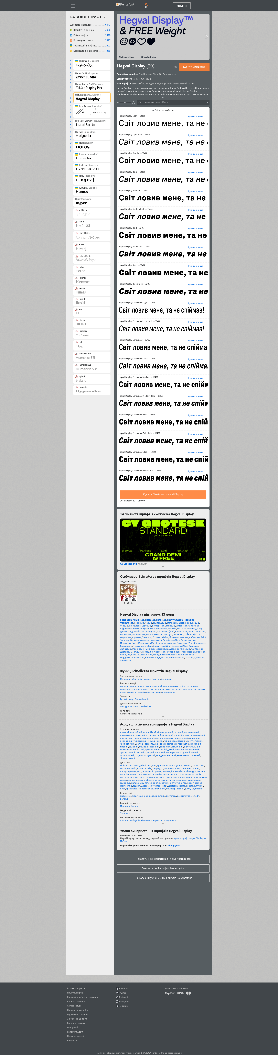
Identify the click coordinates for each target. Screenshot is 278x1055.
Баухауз (124, 798)
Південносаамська (178, 637)
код (188, 686)
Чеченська (125, 660)
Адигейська (197, 648)
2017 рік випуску (167, 74)
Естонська (170, 625)
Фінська (124, 625)
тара (181, 774)
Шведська (184, 622)
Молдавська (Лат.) (147, 643)
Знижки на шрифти (77, 1018)
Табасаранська (176, 657)
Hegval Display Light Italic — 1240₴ (134, 134)
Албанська (193, 625)
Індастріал (137, 795)
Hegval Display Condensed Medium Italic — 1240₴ (141, 396)
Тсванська (178, 634)
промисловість (146, 774)
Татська (189, 657)
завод (169, 777)
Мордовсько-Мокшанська (180, 654)
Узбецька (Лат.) (192, 634)
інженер (187, 765)
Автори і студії (74, 1005)
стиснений (195, 755)
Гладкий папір (142, 699)
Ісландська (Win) (165, 631)
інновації (167, 771)
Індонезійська (137, 631)
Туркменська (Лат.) (142, 645)
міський (152, 740)
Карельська (156, 640)
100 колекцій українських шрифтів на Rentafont (163, 878)
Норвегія (157, 820)
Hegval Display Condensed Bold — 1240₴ (137, 414)
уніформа (149, 779)
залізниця (125, 782)
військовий (126, 749)
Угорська (124, 640)
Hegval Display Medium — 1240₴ (133, 190)
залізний (133, 746)
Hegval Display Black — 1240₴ (132, 265)
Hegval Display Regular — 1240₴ (133, 153)
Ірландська (150, 631)
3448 (107, 35)
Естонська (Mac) (180, 645)
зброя (142, 777)
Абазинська (162, 648)
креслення (162, 765)
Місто (123, 768)
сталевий (144, 746)
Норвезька (125, 634)
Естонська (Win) (160, 637)
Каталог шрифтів (76, 1001)
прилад (157, 771)
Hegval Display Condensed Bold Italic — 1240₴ (139, 433)
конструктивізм (185, 795)
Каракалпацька (183, 631)
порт (122, 788)
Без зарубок (138, 83)
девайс (144, 785)
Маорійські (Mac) (128, 643)
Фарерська (125, 637)
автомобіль (179, 777)
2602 (107, 45)
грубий (149, 749)
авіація (165, 779)
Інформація (73, 1027)
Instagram (124, 1001)
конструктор (175, 765)
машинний (177, 746)
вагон (157, 779)
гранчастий (183, 743)
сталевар (170, 788)
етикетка (169, 689)
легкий (139, 743)
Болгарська (158, 625)
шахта (123, 779)
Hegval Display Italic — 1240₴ (132, 172)
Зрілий (134, 805)
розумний (172, 743)
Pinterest (123, 997)
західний (178, 732)
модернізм (125, 795)
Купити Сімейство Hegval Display (163, 494)
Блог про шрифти (76, 1023)
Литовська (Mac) (189, 640)
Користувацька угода (130, 1053)
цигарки (197, 788)
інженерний (126, 740)
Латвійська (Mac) (171, 640)
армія (135, 777)
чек (133, 689)
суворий (150, 752)
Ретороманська (154, 634)
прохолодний (152, 743)
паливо (135, 782)
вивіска (150, 691)
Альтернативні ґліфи (140, 706)
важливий (194, 749)
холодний (194, 737)
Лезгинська (146, 654)
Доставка (173, 785)
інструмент (132, 774)
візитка (192, 689)
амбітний (171, 755)
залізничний (181, 749)
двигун (188, 788)
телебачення (151, 782)
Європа (124, 820)
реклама (201, 689)
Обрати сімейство (164, 110)
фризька (136, 637)
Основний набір (128, 678)
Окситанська (138, 634)
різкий (160, 740)
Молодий (125, 805)
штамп (194, 686)
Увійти (182, 6)
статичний (140, 735)
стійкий (159, 737)
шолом (139, 779)
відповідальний (165, 732)
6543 (107, 24)
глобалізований (165, 735)
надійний (154, 746)
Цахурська (199, 657)
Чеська (148, 622)
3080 (107, 30)
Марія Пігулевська (142, 78)
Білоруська (135, 625)
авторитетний (127, 755)
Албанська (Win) (197, 637)
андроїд (156, 768)
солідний (161, 755)
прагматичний (198, 735)
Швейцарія (134, 820)
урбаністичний (127, 743)
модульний (166, 83)
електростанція (193, 774)
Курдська (193, 645)
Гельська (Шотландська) (189, 628)
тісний (123, 758)
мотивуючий (172, 752)
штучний (183, 737)
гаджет (136, 785)
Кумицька (125, 654)
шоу (142, 782)
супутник (198, 785)
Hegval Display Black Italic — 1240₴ (134, 284)
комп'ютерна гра (177, 782)
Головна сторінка (76, 988)
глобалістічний (182, 735)
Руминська (150, 648)
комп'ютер (180, 768)
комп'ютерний (194, 740)
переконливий (191, 732)
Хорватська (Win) (162, 645)
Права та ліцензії (75, 1036)
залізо (166, 774)
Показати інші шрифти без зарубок (163, 868)
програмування (128, 771)
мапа (148, 686)
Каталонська (198, 631)
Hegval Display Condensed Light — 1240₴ (137, 302)
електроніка (193, 768)
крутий (139, 755)
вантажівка (144, 788)
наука (140, 768)
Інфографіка (144, 678)
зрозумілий (149, 755)
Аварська (174, 648)
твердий (137, 737)
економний (183, 755)
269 (108, 50)
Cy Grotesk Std (128, 563)
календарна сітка (144, 689)
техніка (158, 774)
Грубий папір (126, 699)
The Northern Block (148, 74)
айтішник (169, 768)
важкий (195, 752)
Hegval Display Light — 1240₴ (132, 116)
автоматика (198, 765)
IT (162, 768)
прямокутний (127, 735)
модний (124, 746)
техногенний (140, 740)
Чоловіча (125, 813)
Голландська (159, 622)
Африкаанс (126, 628)
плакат (141, 686)
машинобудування (156, 777)
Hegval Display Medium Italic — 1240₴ (135, 209)
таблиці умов (173, 845)
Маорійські (138, 648)
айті (139, 771)
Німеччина (146, 820)
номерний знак (159, 686)
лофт (196, 795)
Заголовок (166, 678)
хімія (122, 765)
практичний (126, 737)
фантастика (126, 785)
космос (198, 782)
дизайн (147, 768)
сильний (140, 752)
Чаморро (146, 637)
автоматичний (171, 737)
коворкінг (178, 771)
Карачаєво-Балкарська (193, 651)
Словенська (126, 645)
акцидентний (152, 83)
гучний (131, 758)
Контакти (72, 1040)
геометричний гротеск (184, 83)
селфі (164, 785)
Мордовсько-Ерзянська (132, 657)
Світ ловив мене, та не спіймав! (153, 102)
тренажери (131, 788)
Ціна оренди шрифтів (78, 1010)
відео (131, 691)
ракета (189, 785)
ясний (163, 743)
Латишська (125, 648)
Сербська (146, 625)
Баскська (137, 628)
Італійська (172, 622)
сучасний (151, 735)
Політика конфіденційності (108, 1053)
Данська (124, 631)
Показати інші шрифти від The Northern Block (163, 858)
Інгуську (137, 651)
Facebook (124, 988)
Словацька (199, 643)
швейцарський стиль (154, 795)
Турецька (194, 622)
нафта (182, 785)
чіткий (167, 740)
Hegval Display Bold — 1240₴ (131, 228)
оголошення (168, 691)
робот (190, 782)
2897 (107, 40)
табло (182, 686)
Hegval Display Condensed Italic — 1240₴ (137, 358)
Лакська (135, 654)
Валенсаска (161, 628)
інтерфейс (140, 691)
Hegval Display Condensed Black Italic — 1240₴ (140, 470)
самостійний (149, 732)
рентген (201, 771)
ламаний (124, 732)
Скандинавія (169, 820)
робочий (158, 749)
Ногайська (150, 657)
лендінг (133, 686)
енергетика (126, 777)
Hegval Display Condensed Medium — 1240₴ (138, 377)
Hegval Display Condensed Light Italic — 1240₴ (139, 321)
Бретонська (149, 628)
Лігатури (124, 706)
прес (196, 777)
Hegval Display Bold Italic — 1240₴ (134, 246)
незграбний (136, 732)
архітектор (154, 785)
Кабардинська (173, 651)
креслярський (179, 740)
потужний (185, 752)
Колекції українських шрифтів (82, 997)
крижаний (195, 743)
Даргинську (126, 651)
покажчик (173, 686)
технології (147, 771)
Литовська (181, 625)
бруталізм (171, 795)
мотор (189, 777)
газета (158, 691)
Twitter (122, 992)
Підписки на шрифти (77, 1014)
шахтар (131, 779)
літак (172, 779)
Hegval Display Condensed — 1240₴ (134, 340)
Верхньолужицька (139, 640)
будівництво (194, 779)
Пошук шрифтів (75, 992)
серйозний (148, 737)
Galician (172, 628)
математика (132, 765)
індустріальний (192, 746)
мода (122, 774)
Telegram (123, 1005)
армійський (138, 749)
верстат (174, 774)
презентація (181, 689)
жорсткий (160, 752)
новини (180, 788)
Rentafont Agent (75, 1031)
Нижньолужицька (167, 643)
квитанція (125, 689)
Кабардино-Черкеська (153, 651)
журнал (124, 686)
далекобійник (158, 788)
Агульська (185, 648)
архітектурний (127, 752)
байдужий (169, 749)
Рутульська (162, 657)
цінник (123, 691)
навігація (159, 689)
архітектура (190, 771)
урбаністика (145, 765)
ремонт (203, 777)
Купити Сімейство (194, 66)
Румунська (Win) (185, 643)
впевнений (165, 746)
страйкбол (181, 779)
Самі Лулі (167, 634)
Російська (139, 622)
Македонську (159, 654)
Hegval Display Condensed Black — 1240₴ (137, 452)
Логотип (156, 678)
